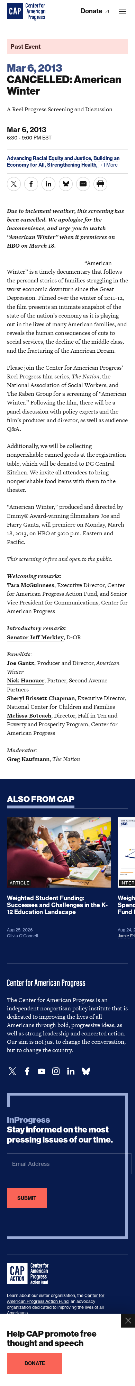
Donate (92, 11)
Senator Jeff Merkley (35, 637)
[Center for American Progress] (15, 11)
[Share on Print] (100, 184)
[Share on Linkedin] (48, 184)
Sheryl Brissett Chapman (41, 698)
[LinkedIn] (70, 1071)
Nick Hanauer (25, 680)
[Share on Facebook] (31, 184)
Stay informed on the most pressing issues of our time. (60, 1130)
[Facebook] (27, 1071)
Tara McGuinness (30, 585)
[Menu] (122, 11)
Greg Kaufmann (28, 759)
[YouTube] (41, 1071)
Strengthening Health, (73, 165)
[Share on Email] (83, 184)
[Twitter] (12, 1071)
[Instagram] (56, 1071)
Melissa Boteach (29, 715)
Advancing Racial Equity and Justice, (50, 158)
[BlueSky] (86, 1071)
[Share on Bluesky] (66, 184)
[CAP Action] (30, 1273)
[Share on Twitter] (14, 184)
